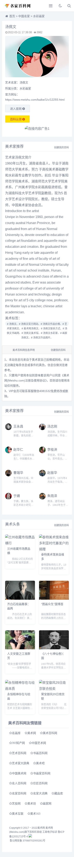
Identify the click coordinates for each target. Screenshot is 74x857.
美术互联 (17, 813)
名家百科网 (19, 793)
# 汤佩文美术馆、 (31, 333)
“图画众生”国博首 (52, 604)
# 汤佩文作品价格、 (51, 324)
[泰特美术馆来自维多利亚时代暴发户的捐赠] (54, 549)
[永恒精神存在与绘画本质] (20, 688)
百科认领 (16, 119)
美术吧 (40, 763)
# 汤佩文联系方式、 (52, 328)
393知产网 (18, 742)
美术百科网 (50, 733)
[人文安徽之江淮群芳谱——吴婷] (20, 648)
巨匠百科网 (40, 783)
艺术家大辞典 (20, 763)
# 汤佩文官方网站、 (30, 324)
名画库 (16, 733)
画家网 (47, 803)
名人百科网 (19, 783)
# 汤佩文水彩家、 (50, 333)
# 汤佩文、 (13, 324)
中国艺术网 (39, 742)
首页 (12, 16)
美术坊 (31, 803)
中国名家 (24, 16)
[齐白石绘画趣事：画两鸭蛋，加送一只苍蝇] (20, 598)
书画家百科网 (41, 773)
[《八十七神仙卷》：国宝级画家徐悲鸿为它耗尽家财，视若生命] (54, 648)
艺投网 (16, 803)
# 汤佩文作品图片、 (42, 337)
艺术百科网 (19, 753)
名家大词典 (40, 793)
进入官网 (16, 108)
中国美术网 (19, 773)
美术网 (31, 733)
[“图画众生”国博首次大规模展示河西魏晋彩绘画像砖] (54, 598)
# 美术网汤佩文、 (31, 328)
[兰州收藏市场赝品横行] (20, 543)
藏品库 (58, 793)
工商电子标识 (49, 832)
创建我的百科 (61, 147)
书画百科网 (40, 753)
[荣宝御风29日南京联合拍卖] (54, 688)
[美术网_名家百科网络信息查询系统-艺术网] (17, 6)
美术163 (35, 813)
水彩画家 (39, 16)
